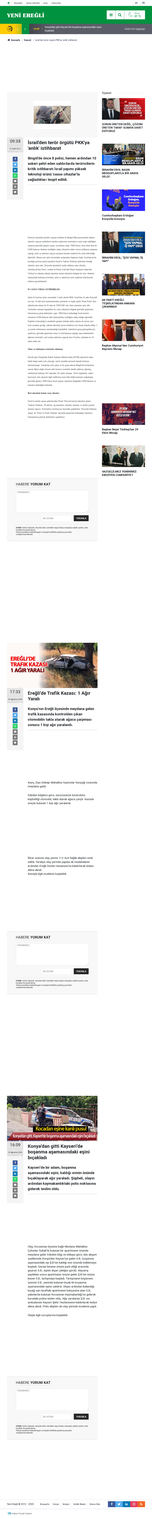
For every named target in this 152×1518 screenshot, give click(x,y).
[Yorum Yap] (15, 192)
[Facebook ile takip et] (111, 1504)
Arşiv (45, 3)
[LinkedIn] (15, 170)
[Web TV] (136, 2)
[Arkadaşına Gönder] (15, 181)
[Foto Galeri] (143, 2)
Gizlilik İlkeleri (79, 1504)
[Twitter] (15, 164)
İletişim (66, 1504)
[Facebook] (15, 159)
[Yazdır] (15, 186)
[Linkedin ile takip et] (126, 1504)
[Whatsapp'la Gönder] (15, 175)
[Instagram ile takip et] (134, 1504)
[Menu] (111, 15)
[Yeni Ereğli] (25, 14)
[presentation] (17, 29)
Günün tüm (135, 28)
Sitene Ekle (56, 3)
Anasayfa (44, 1504)
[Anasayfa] (8, 3)
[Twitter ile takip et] (119, 1504)
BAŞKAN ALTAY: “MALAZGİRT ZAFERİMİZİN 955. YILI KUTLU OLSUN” (76, 29)
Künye (56, 1504)
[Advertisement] (52, 67)
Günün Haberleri (33, 3)
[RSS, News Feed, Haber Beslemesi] (141, 1504)
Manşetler (18, 3)
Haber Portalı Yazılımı (22, 1513)
